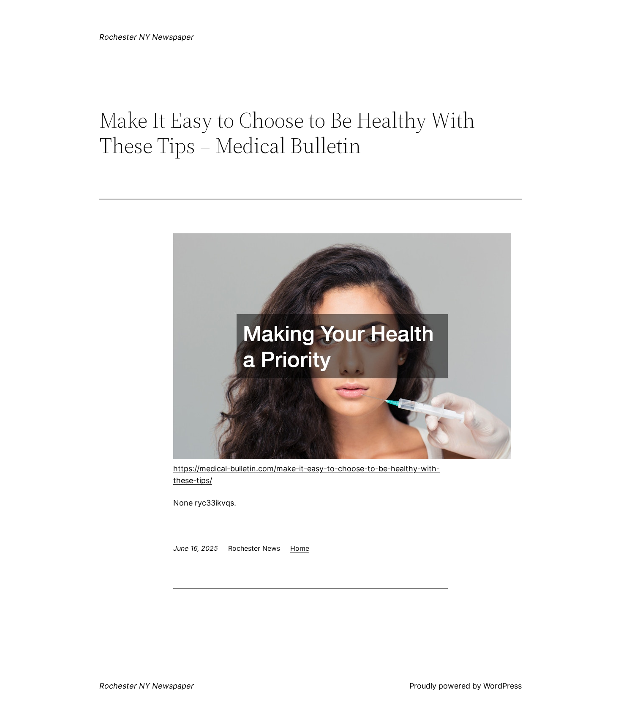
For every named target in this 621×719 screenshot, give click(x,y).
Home (299, 548)
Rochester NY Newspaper (146, 37)
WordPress (502, 685)
